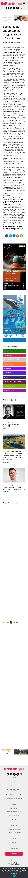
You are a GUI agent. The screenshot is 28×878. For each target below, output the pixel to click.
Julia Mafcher (6, 42)
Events (14, 839)
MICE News (7, 368)
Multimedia (8, 373)
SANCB (14, 819)
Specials (14, 842)
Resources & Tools (14, 812)
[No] (26, 872)
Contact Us (14, 849)
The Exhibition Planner (14, 794)
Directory (14, 825)
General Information (11, 360)
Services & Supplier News (12, 381)
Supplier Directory (14, 833)
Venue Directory (14, 829)
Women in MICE (9, 390)
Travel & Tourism (10, 386)
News (18, 42)
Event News (8, 355)
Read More (6, 428)
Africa (6, 351)
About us (14, 781)
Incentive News (9, 364)
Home (14, 778)
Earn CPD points (14, 815)
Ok (14, 875)
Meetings (14, 785)
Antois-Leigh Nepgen (8, 422)
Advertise (14, 854)
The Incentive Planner (14, 798)
